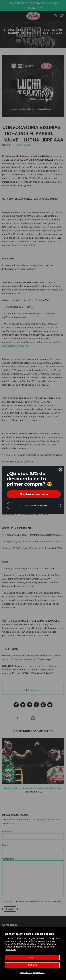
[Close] (60, 469)
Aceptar (32, 957)
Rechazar (32, 965)
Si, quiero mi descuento (34, 494)
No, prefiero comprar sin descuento (34, 505)
